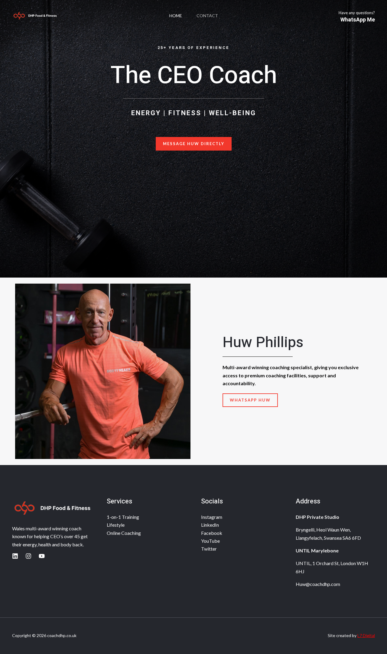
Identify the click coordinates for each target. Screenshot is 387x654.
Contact (207, 15)
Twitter (209, 549)
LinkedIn (210, 525)
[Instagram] (28, 556)
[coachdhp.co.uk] (34, 15)
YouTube (210, 541)
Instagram (211, 517)
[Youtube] (42, 556)
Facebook (211, 533)
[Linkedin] (15, 556)
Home (175, 15)
